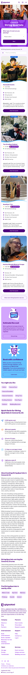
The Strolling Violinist (10, 144)
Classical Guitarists (7, 395)
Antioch (19, 597)
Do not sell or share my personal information (13, 667)
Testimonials (5, 654)
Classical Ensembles (7, 391)
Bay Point (14, 592)
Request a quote (20, 627)
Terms (2, 664)
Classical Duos (13, 387)
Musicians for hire (6, 639)
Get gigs (3, 650)
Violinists (4, 404)
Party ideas (18, 625)
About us (4, 623)
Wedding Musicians (15, 404)
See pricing (14, 336)
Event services (19, 650)
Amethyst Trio (8, 204)
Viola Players (18, 400)
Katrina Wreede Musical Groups (13, 264)
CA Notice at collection (7, 666)
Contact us (18, 636)
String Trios (19, 395)
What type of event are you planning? (11, 32)
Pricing (3, 652)
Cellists (4, 387)
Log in (16, 638)
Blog (2, 625)
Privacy (8, 664)
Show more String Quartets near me (14, 297)
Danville (12, 597)
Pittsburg (4, 597)
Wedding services (20, 654)
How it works (19, 623)
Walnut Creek (5, 592)
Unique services (19, 652)
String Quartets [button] (14, 25)
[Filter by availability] (16, 52)
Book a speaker (5, 637)
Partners (3, 627)
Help (16, 633)
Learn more (14, 374)
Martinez (22, 592)
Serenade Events (8, 85)
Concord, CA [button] (14, 22)
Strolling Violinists (7, 400)
